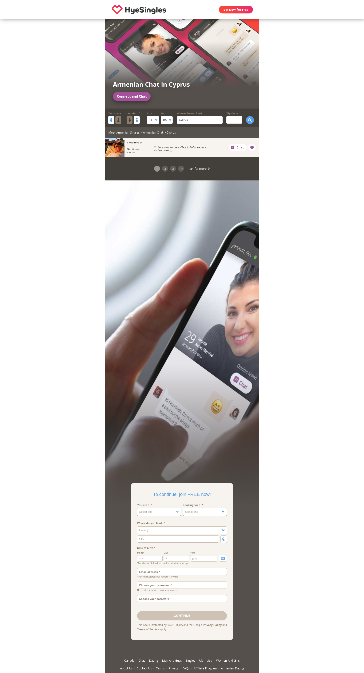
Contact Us (144, 668)
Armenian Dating (232, 668)
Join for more (198, 169)
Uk (201, 660)
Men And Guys (172, 660)
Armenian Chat (153, 132)
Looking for (135, 113)
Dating (153, 660)
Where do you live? (189, 113)
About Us (126, 668)
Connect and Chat (132, 96)
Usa (209, 660)
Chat (142, 660)
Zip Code (232, 113)
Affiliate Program (205, 668)
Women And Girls (228, 660)
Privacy (173, 668)
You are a (114, 113)
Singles (190, 660)
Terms (160, 668)
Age (149, 113)
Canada (129, 660)
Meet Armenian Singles (124, 132)
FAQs (186, 668)
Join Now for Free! (235, 10)
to (162, 113)
